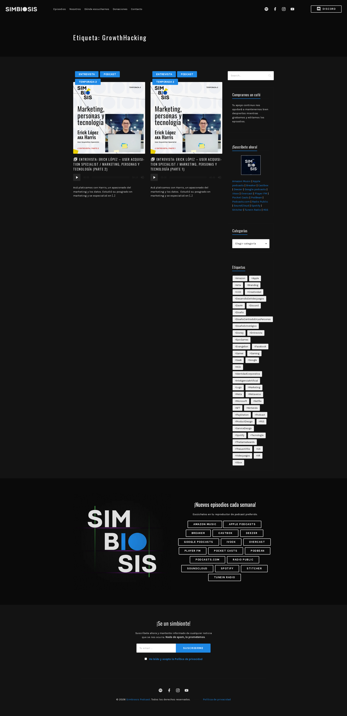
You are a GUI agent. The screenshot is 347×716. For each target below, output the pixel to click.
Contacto (136, 9)
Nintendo (253, 408)
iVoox (235, 193)
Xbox (239, 462)
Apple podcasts (242, 524)
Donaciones (120, 9)
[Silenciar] (142, 177)
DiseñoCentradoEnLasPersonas (253, 319)
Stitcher (237, 209)
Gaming (255, 353)
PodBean (256, 197)
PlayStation (242, 414)
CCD (238, 292)
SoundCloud (241, 205)
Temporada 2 (88, 81)
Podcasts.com (241, 201)
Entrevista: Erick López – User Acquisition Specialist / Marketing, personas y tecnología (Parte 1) (186, 164)
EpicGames (242, 339)
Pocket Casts (240, 197)
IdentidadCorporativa (248, 373)
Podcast (110, 74)
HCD (238, 367)
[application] (109, 177)
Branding (253, 285)
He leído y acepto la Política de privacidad (175, 659)
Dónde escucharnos (96, 9)
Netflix (258, 401)
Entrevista (87, 74)
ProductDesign (244, 421)
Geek (239, 360)
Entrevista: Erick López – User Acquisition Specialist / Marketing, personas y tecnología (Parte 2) (108, 164)
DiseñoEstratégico (246, 326)
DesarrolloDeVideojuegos (250, 298)
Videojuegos (243, 455)
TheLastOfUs (243, 449)
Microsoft (241, 401)
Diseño (240, 312)
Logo (239, 387)
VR (258, 455)
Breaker (251, 185)
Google (253, 360)
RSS (265, 209)
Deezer (238, 189)
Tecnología (258, 435)
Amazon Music (241, 181)
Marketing (254, 387)
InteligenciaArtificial (247, 380)
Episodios (59, 9)
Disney (239, 332)
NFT (238, 408)
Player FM (261, 193)
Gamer (239, 353)
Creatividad (255, 292)
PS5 (262, 421)
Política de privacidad (217, 699)
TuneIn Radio (253, 209)
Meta (239, 394)
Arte (238, 285)
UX (259, 449)
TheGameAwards (245, 442)
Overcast (246, 193)
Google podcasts (255, 189)
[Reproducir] (76, 177)
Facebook (261, 346)
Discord (329, 8)
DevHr (239, 305)
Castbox (263, 185)
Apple (256, 278)
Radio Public (260, 201)
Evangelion (242, 346)
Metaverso (255, 394)
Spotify (255, 205)
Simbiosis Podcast (138, 699)
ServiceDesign (244, 428)
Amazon (240, 278)
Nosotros (75, 9)
